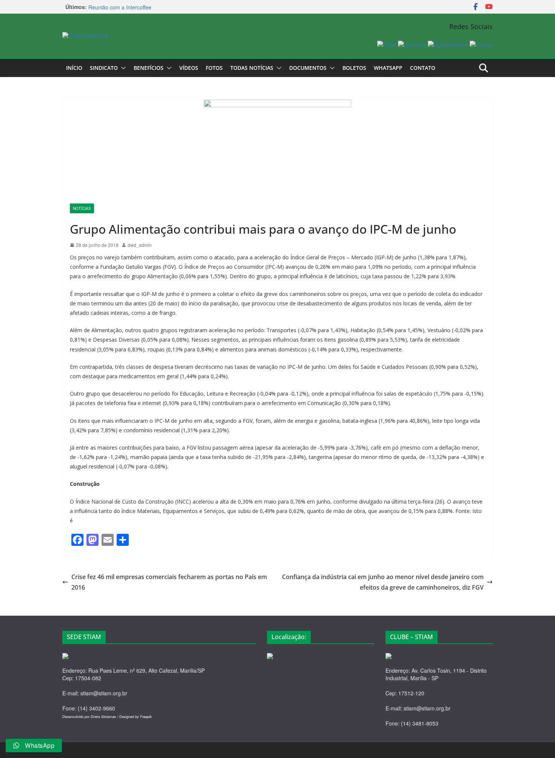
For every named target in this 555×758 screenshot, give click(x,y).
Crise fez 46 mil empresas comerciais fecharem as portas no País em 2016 (169, 582)
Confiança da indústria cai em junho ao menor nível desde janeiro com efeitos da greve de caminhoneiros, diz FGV (383, 582)
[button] (122, 68)
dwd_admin (140, 245)
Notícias (82, 208)
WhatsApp (388, 67)
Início (74, 67)
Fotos (214, 67)
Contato (422, 67)
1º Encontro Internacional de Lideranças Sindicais (147, 5)
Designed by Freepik (135, 716)
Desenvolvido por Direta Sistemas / (90, 716)
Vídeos (188, 67)
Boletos (354, 67)
